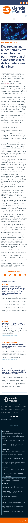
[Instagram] (21, 3)
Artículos (5, 500)
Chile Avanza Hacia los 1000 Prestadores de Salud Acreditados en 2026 (14, 325)
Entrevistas (5, 431)
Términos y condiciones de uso (14, 424)
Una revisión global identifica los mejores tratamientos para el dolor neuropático (14, 346)
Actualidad (5, 284)
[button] (14, 19)
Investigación (6, 467)
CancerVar (7, 83)
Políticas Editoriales (14, 425)
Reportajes (5, 483)
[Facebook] (24, 3)
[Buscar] (26, 16)
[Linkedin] (27, 3)
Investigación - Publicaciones (9, 42)
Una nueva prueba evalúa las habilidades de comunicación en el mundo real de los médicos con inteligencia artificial (12, 511)
